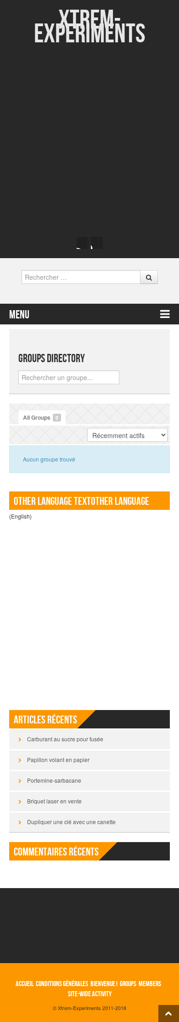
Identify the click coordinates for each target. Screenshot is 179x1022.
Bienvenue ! (103, 984)
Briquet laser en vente (54, 801)
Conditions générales (62, 984)
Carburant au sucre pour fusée (65, 739)
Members (150, 984)
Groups (128, 984)
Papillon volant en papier (58, 759)
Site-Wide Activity (90, 994)
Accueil (25, 984)
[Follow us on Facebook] (83, 243)
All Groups (40, 417)
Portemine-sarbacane (54, 780)
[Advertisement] (89, 140)
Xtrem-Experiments (89, 27)
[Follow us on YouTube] (97, 243)
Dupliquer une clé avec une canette (71, 822)
